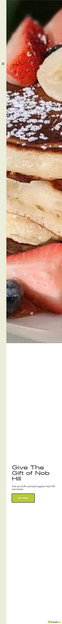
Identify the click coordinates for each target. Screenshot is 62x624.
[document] (31, 312)
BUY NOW (23, 498)
